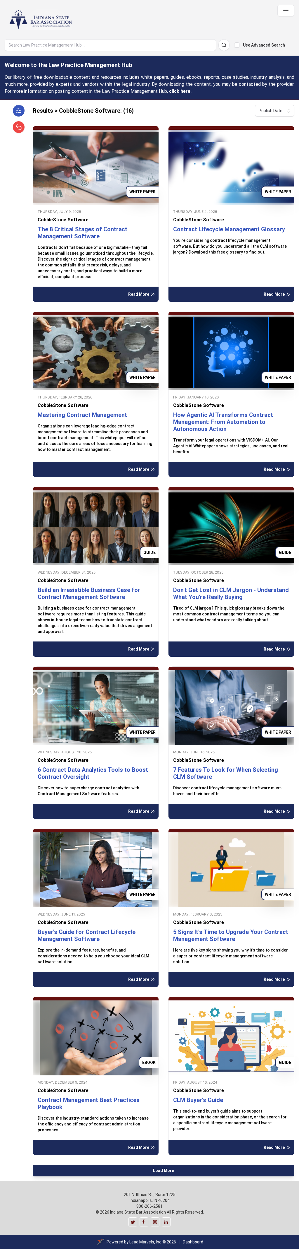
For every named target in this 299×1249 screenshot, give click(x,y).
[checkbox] (236, 45)
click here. (180, 91)
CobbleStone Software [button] (63, 220)
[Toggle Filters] (19, 111)
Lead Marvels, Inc (145, 1242)
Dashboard (193, 1242)
